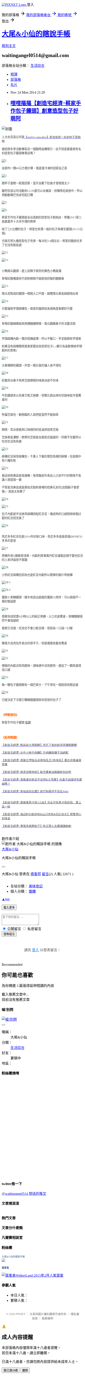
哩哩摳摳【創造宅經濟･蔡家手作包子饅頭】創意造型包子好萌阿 (45, 110)
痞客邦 (36, 874)
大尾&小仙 (10, 849)
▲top (6, 899)
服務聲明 (47, 1318)
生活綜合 (37, 65)
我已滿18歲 (10, 1370)
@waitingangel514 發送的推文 (24, 1193)
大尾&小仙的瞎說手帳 (36, 34)
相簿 (13, 74)
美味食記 (36, 886)
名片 (13, 85)
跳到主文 (9, 46)
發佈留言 (9, 934)
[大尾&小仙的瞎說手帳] (3, 1261)
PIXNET (21, 1314)
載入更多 (9, 907)
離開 (25, 1370)
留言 (45, 874)
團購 (32, 891)
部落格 (15, 79)
